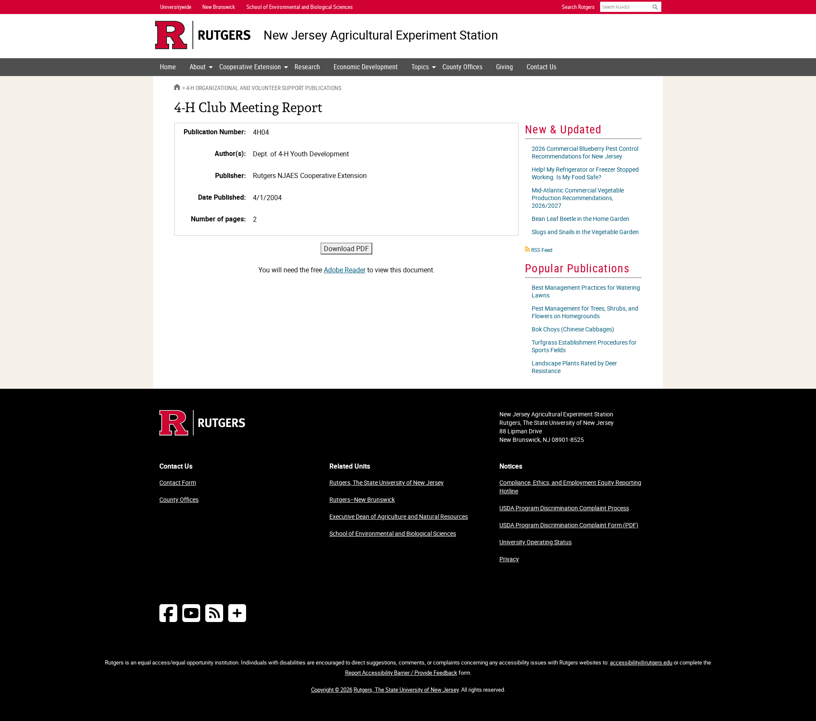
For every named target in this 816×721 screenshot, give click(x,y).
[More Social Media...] (237, 613)
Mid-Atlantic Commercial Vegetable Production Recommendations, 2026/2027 (578, 197)
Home (168, 66)
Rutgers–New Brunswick (362, 499)
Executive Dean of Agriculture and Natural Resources (398, 516)
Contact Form (177, 482)
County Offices (462, 66)
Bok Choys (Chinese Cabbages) (573, 329)
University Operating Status (535, 542)
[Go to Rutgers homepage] (202, 433)
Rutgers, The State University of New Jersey (386, 482)
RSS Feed (541, 249)
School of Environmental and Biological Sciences (392, 533)
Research (307, 66)
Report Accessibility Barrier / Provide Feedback (401, 672)
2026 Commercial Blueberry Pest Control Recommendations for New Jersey (585, 152)
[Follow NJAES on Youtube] (191, 613)
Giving (504, 66)
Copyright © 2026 (331, 689)
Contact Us (541, 66)
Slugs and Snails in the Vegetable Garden (585, 232)
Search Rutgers (578, 7)
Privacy (509, 559)
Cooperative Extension (250, 66)
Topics (420, 66)
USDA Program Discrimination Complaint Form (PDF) (568, 525)
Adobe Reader (345, 269)
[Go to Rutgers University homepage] (203, 35)
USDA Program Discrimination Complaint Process (564, 508)
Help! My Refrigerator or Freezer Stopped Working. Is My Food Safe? (585, 173)
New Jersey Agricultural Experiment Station (381, 35)
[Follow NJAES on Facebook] (168, 613)
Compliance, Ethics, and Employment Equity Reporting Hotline (570, 486)
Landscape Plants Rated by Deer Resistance (574, 367)
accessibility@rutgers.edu (641, 662)
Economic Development (366, 66)
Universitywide (175, 7)
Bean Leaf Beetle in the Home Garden (580, 219)
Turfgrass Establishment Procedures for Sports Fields (584, 346)
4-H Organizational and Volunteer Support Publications (263, 88)
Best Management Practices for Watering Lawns (586, 291)
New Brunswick (218, 7)
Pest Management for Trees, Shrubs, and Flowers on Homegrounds (585, 312)
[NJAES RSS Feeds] (214, 613)
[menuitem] (168, 67)
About (198, 66)
